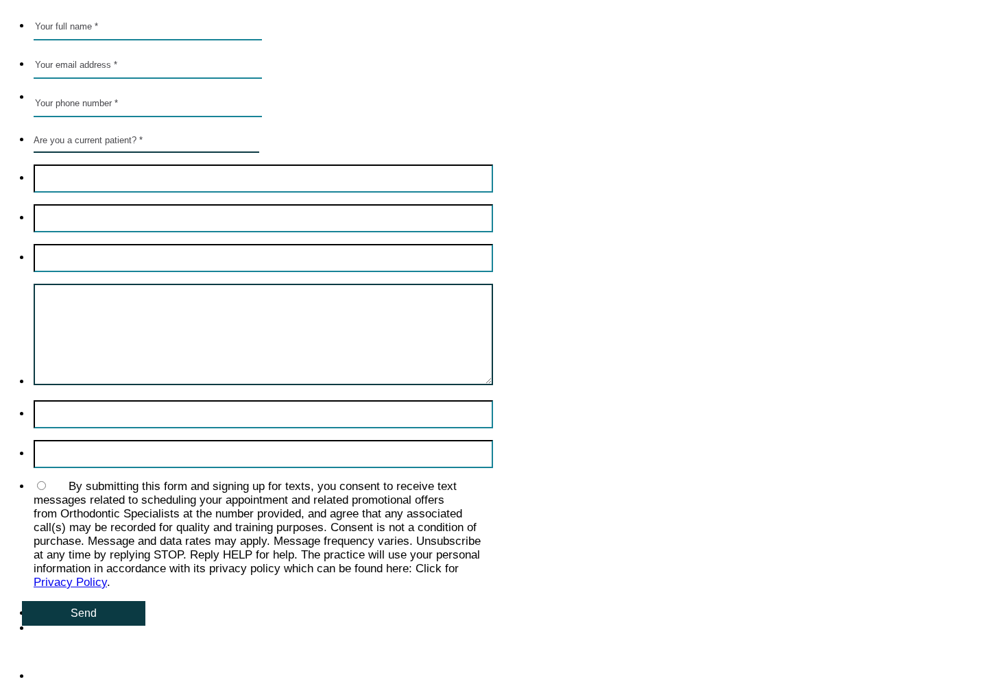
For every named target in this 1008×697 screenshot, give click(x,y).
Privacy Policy (70, 582)
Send (84, 613)
